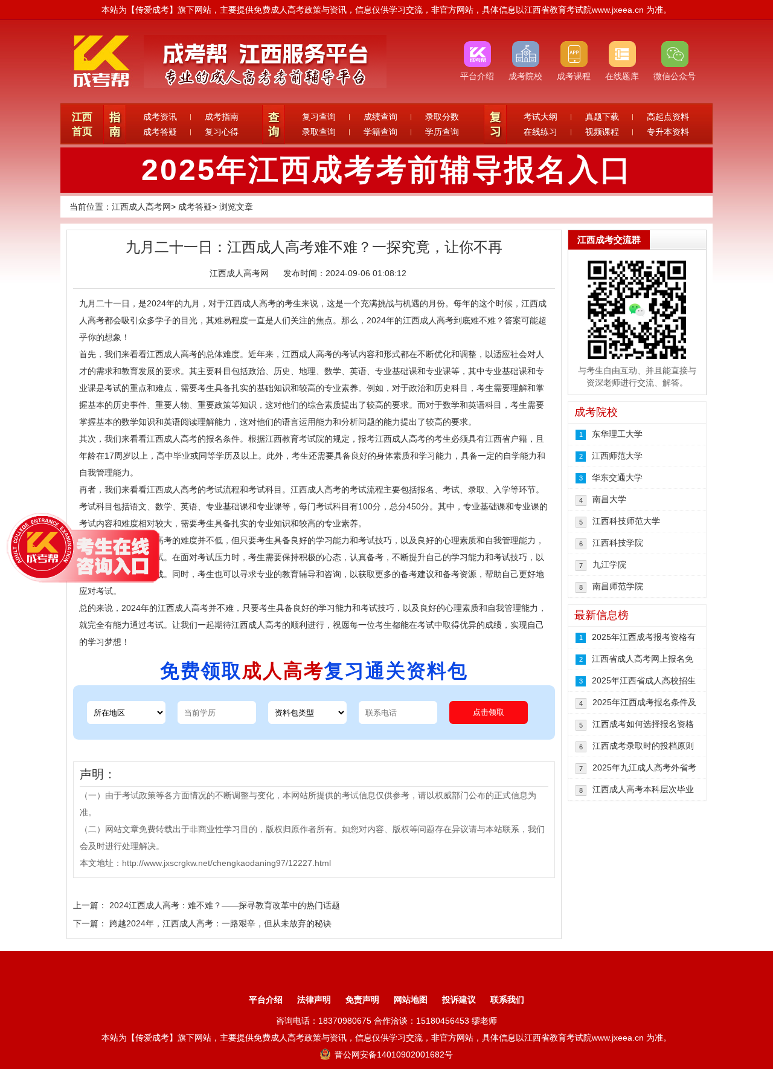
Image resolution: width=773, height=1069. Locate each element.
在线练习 (540, 132)
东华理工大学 (617, 434)
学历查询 (442, 132)
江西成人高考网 (141, 207)
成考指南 (222, 116)
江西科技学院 (617, 542)
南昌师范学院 (617, 586)
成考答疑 (160, 132)
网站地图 (411, 999)
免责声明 (362, 999)
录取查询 (319, 132)
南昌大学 (609, 499)
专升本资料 (668, 132)
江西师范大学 (617, 455)
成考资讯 (160, 116)
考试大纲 (540, 116)
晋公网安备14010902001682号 (392, 1054)
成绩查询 (380, 116)
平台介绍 (266, 999)
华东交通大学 (617, 477)
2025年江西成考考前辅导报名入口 (386, 170)
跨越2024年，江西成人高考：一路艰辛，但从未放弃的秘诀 (220, 923)
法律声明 (314, 999)
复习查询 (319, 116)
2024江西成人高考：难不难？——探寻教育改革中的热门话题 (224, 905)
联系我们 (507, 999)
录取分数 (442, 116)
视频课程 (602, 132)
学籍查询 (380, 132)
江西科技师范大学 (626, 521)
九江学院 (609, 564)
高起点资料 (668, 116)
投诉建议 (459, 999)
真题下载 (602, 116)
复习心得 (222, 132)
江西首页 (82, 124)
